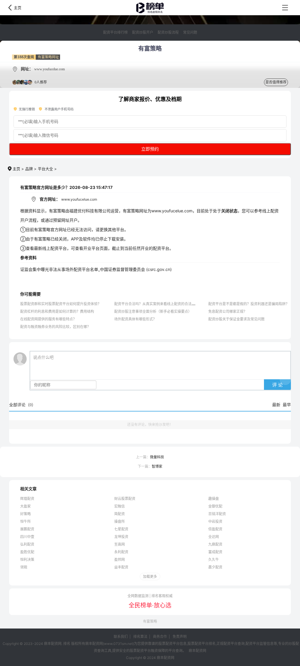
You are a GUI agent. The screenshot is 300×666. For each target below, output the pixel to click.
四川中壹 (27, 536)
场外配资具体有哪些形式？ (135, 319)
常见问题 (190, 32)
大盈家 (25, 506)
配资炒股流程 (168, 32)
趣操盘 (213, 498)
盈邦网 (119, 559)
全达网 (213, 536)
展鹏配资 (27, 529)
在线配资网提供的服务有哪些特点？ (48, 319)
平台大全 (45, 168)
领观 (23, 567)
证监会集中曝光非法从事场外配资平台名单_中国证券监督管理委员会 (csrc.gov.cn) (96, 269)
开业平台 (91, 248)
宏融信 (119, 506)
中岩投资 (215, 521)
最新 (276, 405)
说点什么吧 (43, 357)
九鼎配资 (215, 544)
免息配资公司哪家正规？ (227, 311)
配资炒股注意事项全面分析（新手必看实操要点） (153, 311)
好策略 (25, 514)
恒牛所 (25, 521)
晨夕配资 (215, 567)
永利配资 (121, 552)
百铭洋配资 (217, 514)
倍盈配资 (215, 529)
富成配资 (215, 552)
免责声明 (180, 636)
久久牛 (213, 559)
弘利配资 (27, 544)
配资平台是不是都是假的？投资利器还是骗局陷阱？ (248, 304)
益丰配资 (121, 567)
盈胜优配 (27, 552)
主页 (17, 7)
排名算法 (140, 636)
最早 (287, 405)
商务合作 (160, 636)
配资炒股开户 (142, 32)
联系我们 (121, 636)
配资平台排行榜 (115, 32)
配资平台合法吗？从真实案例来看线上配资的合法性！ (156, 304)
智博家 (157, 466)
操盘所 (119, 521)
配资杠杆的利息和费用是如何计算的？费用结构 (57, 311)
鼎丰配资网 (150, 8)
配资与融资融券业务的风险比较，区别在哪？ (55, 327)
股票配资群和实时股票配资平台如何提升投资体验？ (60, 304)
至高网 (119, 544)
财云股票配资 (124, 498)
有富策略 (150, 621)
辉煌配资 (27, 498)
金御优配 (215, 506)
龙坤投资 (121, 536)
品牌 (29, 168)
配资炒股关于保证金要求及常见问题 (236, 319)
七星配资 (121, 529)
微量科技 (157, 457)
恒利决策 (27, 559)
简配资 (119, 514)
